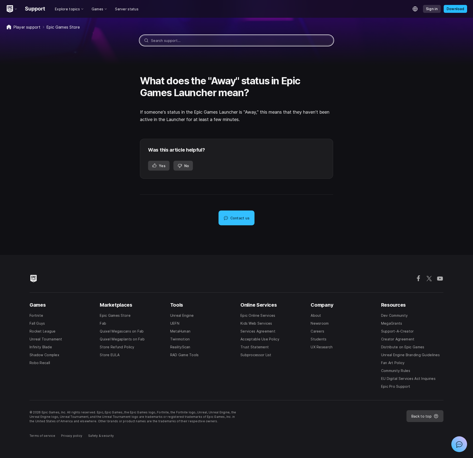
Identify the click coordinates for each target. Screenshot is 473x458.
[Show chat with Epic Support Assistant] (459, 444)
